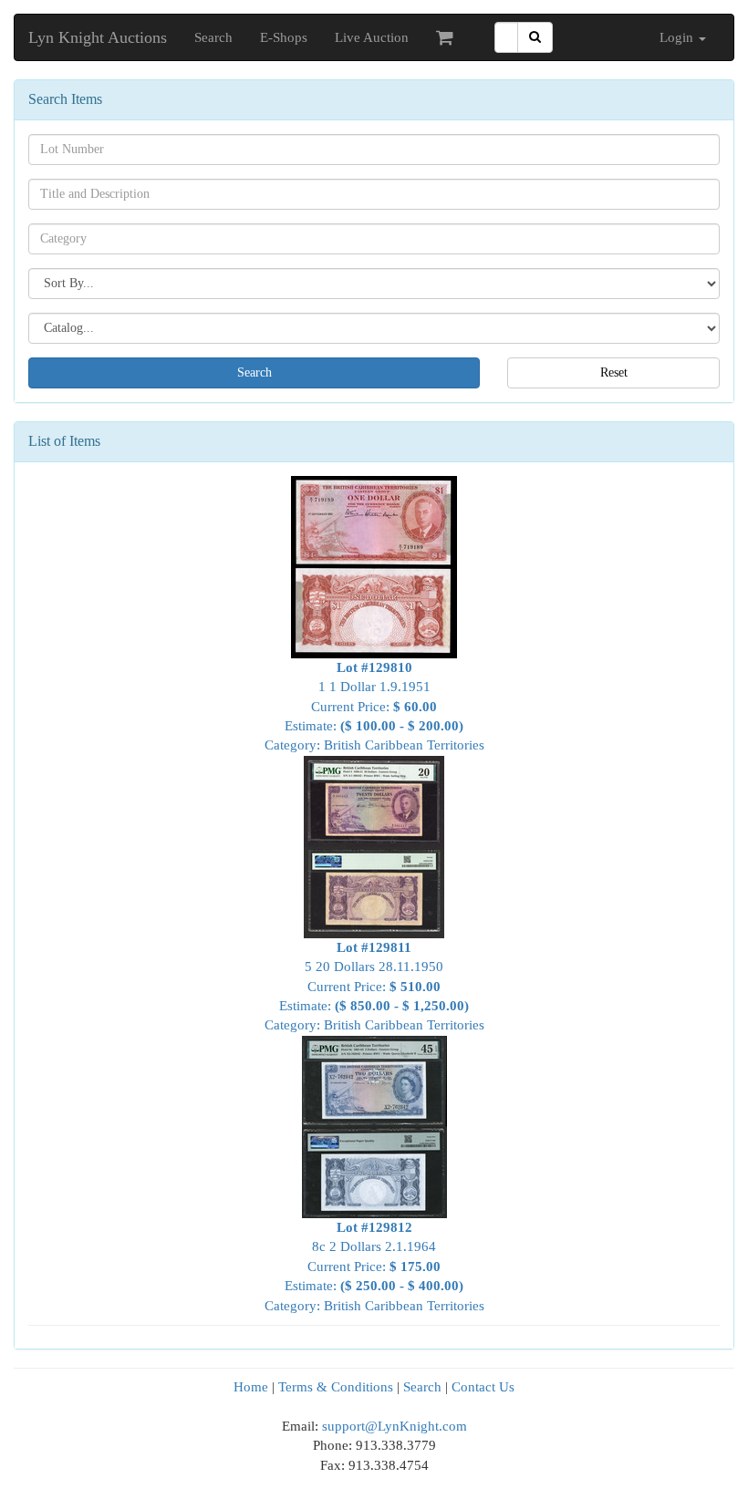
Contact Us (483, 1387)
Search (213, 37)
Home (251, 1387)
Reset (614, 372)
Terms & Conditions (335, 1387)
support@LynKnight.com (394, 1426)
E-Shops (283, 37)
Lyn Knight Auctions (97, 37)
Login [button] (678, 37)
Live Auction (372, 37)
